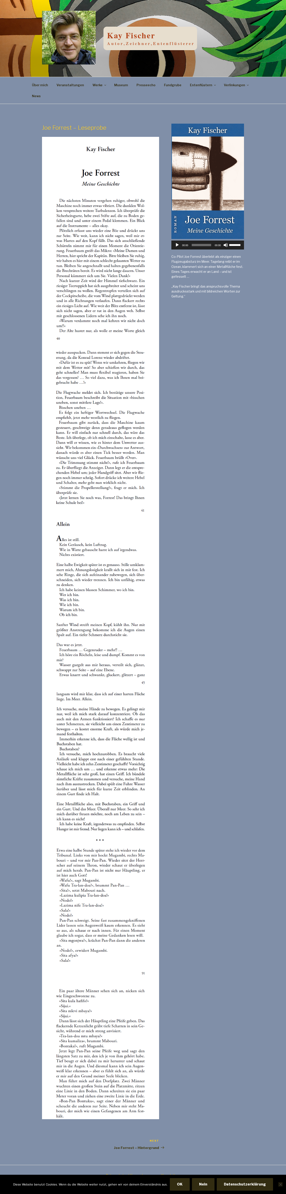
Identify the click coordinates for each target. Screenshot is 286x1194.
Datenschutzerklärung (245, 1184)
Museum (121, 85)
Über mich (40, 85)
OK (180, 1184)
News (36, 96)
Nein (203, 1184)
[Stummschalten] (225, 245)
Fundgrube (172, 85)
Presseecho (146, 85)
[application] (207, 245)
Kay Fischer (131, 35)
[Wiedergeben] (177, 245)
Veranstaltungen (70, 85)
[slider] (235, 245)
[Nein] (280, 1184)
